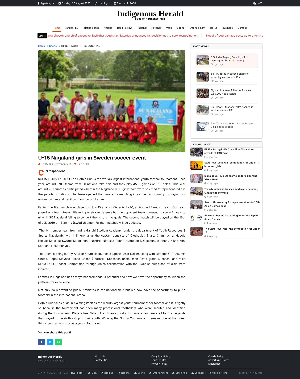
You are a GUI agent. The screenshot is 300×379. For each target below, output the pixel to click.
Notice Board (91, 27)
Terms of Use (158, 359)
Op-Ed (214, 27)
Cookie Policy (216, 356)
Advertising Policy (218, 359)
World (168, 27)
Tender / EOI (72, 27)
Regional (142, 27)
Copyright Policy (160, 356)
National (156, 27)
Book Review (124, 27)
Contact (242, 27)
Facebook (243, 372)
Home (56, 27)
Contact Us (100, 359)
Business (227, 27)
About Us (99, 356)
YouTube (257, 372)
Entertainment (197, 27)
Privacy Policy (159, 363)
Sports (181, 27)
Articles (108, 27)
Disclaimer (214, 363)
